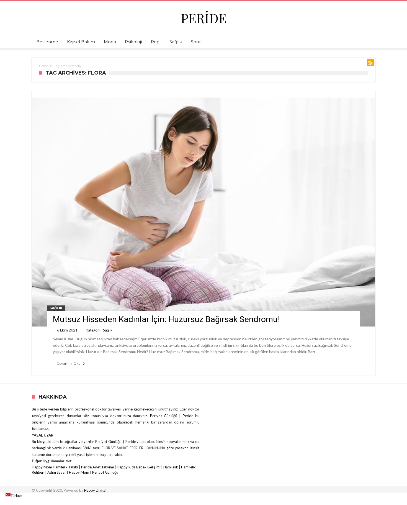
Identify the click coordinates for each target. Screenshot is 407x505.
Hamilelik (170, 467)
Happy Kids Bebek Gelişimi (138, 467)
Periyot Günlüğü (105, 472)
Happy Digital (95, 490)
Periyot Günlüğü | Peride (172, 416)
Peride (203, 18)
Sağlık (56, 308)
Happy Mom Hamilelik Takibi (55, 467)
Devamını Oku (69, 363)
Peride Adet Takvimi (97, 467)
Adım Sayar (56, 472)
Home (43, 66)
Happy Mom (79, 472)
